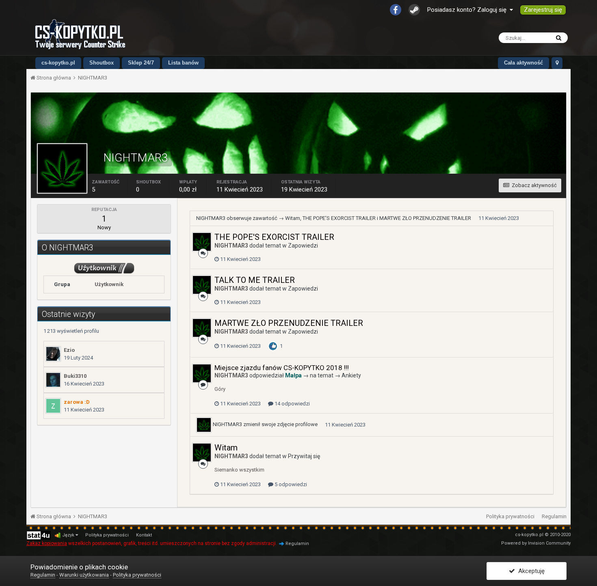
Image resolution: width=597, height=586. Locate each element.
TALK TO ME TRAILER (254, 280)
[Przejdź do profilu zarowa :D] (53, 406)
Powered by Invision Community (536, 543)
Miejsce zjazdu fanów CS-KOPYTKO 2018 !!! (281, 368)
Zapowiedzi (303, 245)
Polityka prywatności (510, 516)
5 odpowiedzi (290, 484)
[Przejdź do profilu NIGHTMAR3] (202, 242)
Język (69, 535)
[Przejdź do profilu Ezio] (53, 354)
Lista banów (183, 63)
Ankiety (351, 375)
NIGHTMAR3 (210, 218)
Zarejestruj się (543, 9)
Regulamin (554, 516)
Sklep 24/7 (141, 63)
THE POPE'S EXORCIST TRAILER (339, 218)
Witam (292, 218)
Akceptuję (530, 571)
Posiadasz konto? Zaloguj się (468, 9)
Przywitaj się (304, 456)
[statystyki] (38, 535)
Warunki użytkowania (84, 575)
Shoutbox (101, 63)
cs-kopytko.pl (58, 63)
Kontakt (144, 535)
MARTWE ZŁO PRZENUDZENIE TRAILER (425, 218)
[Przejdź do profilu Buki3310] (53, 380)
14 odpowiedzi (291, 404)
